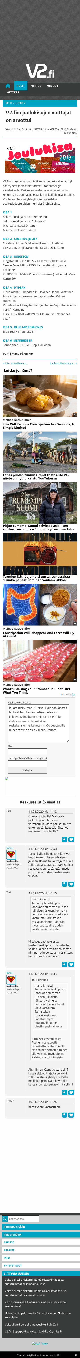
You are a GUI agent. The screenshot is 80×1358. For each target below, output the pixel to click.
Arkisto (9, 1242)
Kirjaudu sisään (14, 1227)
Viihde (36, 86)
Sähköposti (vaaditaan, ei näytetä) (27, 758)
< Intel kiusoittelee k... (15, 363)
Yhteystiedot (13, 1265)
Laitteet (12, 92)
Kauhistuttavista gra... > (63, 363)
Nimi (10, 746)
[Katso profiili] (11, 854)
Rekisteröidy (13, 1234)
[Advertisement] (40, 1165)
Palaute (9, 1250)
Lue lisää (54, 1355)
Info (7, 1258)
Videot (52, 86)
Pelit (21, 86)
